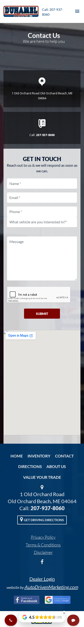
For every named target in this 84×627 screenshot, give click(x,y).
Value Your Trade (42, 477)
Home (16, 456)
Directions (30, 466)
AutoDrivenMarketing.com (51, 587)
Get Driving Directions (43, 520)
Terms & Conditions (43, 544)
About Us (56, 466)
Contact (64, 456)
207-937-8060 (48, 508)
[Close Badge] (64, 613)
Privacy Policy (43, 537)
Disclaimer (43, 552)
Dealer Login (42, 579)
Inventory (39, 456)
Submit (42, 314)
